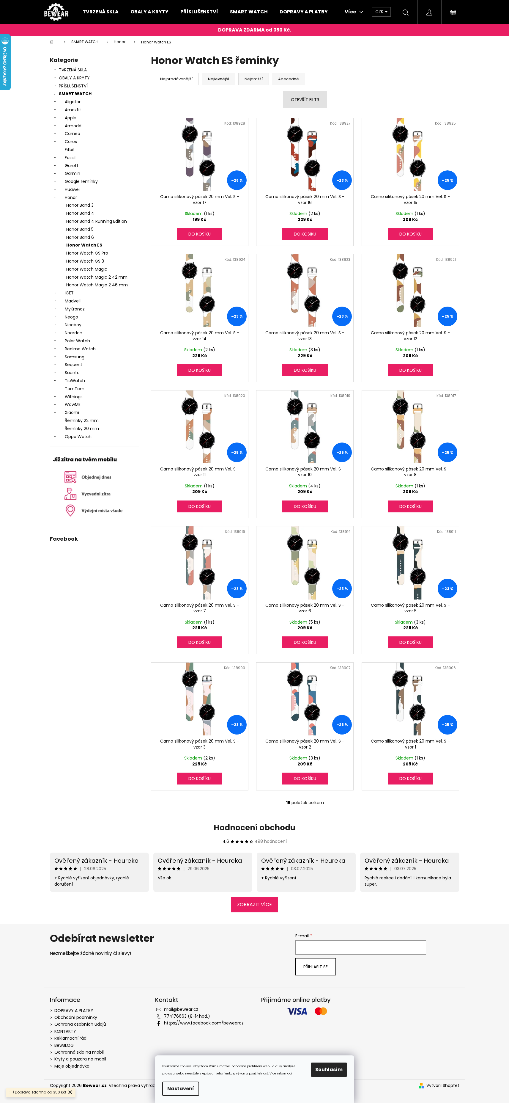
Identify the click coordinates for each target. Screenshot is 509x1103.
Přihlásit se (315, 967)
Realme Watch (80, 349)
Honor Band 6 (80, 237)
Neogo (71, 317)
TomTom (74, 389)
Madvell (73, 301)
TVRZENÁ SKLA (73, 70)
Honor (71, 197)
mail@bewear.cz (181, 1009)
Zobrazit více (254, 904)
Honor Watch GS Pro (87, 253)
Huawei (72, 189)
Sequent (73, 365)
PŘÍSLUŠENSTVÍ (73, 86)
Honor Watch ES (84, 245)
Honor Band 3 (80, 205)
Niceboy (73, 325)
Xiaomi (72, 412)
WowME (73, 404)
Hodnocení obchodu (254, 827)
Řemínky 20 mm (82, 429)
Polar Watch (77, 341)
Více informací (281, 1073)
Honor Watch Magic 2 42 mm (96, 277)
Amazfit (73, 110)
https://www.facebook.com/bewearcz (204, 1023)
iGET (69, 293)
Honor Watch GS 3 (85, 261)
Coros (71, 142)
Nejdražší (254, 79)
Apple (70, 118)
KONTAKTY (65, 1031)
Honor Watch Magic (86, 269)
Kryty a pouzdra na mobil (80, 1059)
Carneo (72, 133)
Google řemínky (81, 181)
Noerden (73, 333)
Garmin (72, 173)
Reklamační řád (70, 1038)
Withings (74, 397)
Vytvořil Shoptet (442, 1085)
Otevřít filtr (305, 100)
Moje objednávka (71, 1066)
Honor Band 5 (80, 229)
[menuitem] (101, 12)
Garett (71, 166)
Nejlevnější (218, 79)
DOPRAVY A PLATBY (73, 1010)
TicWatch (75, 381)
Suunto (72, 373)
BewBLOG (64, 1045)
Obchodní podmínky (75, 1017)
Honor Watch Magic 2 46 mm (97, 285)
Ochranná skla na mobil (79, 1052)
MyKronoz (75, 309)
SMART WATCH (75, 94)
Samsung (74, 357)
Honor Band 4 (80, 213)
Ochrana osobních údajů (80, 1024)
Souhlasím (329, 1069)
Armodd (73, 126)
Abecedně (288, 79)
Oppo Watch (78, 437)
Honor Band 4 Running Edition (96, 221)
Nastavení (180, 1088)
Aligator (73, 102)
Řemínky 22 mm (82, 420)
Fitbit (70, 150)
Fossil (70, 158)
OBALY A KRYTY (74, 78)
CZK (379, 12)
